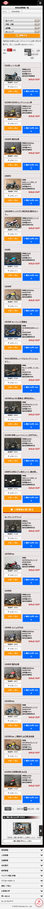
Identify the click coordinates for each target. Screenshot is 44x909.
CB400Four (30, 143)
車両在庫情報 (15, 11)
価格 (14, 50)
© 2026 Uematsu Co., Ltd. (22, 906)
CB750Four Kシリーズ (29, 404)
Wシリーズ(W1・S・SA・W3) (30, 369)
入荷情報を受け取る (23, 509)
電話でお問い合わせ (31, 93)
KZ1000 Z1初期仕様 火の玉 (16, 772)
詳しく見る (13, 91)
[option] (22, 830)
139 (25, 54)
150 (32, 58)
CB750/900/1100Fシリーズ (30, 329)
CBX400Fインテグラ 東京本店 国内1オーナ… (21, 212)
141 (33, 54)
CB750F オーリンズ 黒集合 (16, 322)
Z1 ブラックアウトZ (13, 517)
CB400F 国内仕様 (12, 139)
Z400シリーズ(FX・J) (29, 182)
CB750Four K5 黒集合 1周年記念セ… (20, 398)
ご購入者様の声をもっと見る (22, 841)
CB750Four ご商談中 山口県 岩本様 (19, 736)
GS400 (28, 69)
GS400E (8, 591)
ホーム (5, 11)
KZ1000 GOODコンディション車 (18, 102)
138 (38, 50)
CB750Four (9, 554)
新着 (8, 50)
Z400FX (8, 176)
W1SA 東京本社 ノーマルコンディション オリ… (21, 359)
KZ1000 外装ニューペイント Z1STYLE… (21, 435)
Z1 (27, 521)
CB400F (8, 286)
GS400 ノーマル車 (12, 65)
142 (36, 54)
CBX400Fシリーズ (32, 218)
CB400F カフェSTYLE (14, 627)
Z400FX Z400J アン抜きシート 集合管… (21, 472)
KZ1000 (28, 106)
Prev (27, 50)
